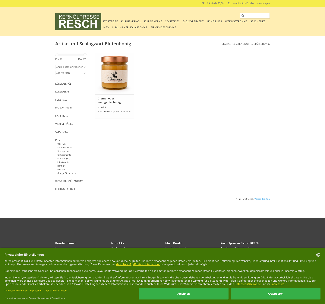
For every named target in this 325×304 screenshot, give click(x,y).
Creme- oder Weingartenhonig (109, 100)
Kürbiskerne (153, 21)
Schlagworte (243, 43)
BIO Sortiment (193, 21)
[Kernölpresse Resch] (78, 21)
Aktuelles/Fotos (64, 147)
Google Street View (66, 173)
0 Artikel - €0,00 (215, 3)
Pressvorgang (63, 158)
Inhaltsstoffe (63, 162)
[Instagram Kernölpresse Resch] (169, 226)
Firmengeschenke (163, 27)
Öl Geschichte (64, 154)
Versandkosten (123, 111)
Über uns (61, 143)
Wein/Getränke (236, 21)
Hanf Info (62, 165)
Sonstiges (172, 21)
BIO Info (61, 169)
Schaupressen (64, 151)
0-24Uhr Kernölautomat (129, 27)
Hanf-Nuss (214, 21)
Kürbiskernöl (131, 21)
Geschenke (257, 21)
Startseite (110, 21)
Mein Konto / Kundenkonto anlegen (251, 3)
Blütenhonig (262, 43)
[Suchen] (241, 16)
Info (106, 27)
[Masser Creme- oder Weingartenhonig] (114, 73)
